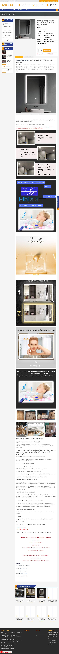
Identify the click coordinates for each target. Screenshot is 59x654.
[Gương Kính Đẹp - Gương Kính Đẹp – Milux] (8, 5)
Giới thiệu (12, 9)
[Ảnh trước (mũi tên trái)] (2, 327)
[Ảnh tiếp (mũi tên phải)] (56, 327)
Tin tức (20, 9)
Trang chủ (5, 9)
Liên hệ (26, 9)
